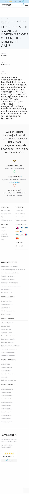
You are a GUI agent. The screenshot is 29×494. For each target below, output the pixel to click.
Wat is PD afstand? (6, 292)
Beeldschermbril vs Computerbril (10, 266)
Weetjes (4, 55)
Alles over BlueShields (7, 323)
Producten (5, 207)
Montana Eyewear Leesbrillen (9, 349)
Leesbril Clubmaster (6, 367)
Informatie (19, 207)
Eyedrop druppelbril (6, 332)
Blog (2, 239)
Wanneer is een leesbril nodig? (9, 282)
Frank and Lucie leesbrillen (8, 336)
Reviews (3, 231)
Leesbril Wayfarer (6, 370)
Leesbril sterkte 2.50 (6, 402)
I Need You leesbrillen (7, 342)
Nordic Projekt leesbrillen (8, 352)
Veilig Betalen (19, 210)
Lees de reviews (14, 182)
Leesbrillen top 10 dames (8, 276)
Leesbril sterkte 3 (6, 405)
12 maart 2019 (5, 64)
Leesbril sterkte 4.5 (6, 415)
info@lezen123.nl (6, 447)
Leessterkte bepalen (6, 422)
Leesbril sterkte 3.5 (6, 408)
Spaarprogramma (6, 213)
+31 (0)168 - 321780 (6, 445)
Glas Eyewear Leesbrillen (8, 339)
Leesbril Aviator (5, 364)
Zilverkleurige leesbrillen (7, 311)
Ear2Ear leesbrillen (6, 329)
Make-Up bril (4, 377)
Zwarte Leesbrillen (6, 314)
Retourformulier (5, 210)
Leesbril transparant (6, 304)
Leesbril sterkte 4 (6, 412)
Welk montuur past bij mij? (8, 380)
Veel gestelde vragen (7, 220)
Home (2, 19)
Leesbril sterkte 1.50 (6, 395)
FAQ (8, 19)
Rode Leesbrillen (5, 307)
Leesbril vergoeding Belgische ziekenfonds (13, 269)
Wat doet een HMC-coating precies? (11, 286)
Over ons (4, 224)
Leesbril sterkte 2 (6, 399)
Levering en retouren (21, 220)
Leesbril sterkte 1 (6, 392)
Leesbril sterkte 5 (6, 418)
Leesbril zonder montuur (8, 374)
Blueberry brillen (5, 326)
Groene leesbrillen (6, 301)
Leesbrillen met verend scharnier (10, 273)
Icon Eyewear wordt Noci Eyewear (10, 345)
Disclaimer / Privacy (21, 217)
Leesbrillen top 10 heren (8, 279)
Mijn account (4, 217)
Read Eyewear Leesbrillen (8, 355)
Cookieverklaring (20, 213)
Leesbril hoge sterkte (7, 389)
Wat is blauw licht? (6, 289)
